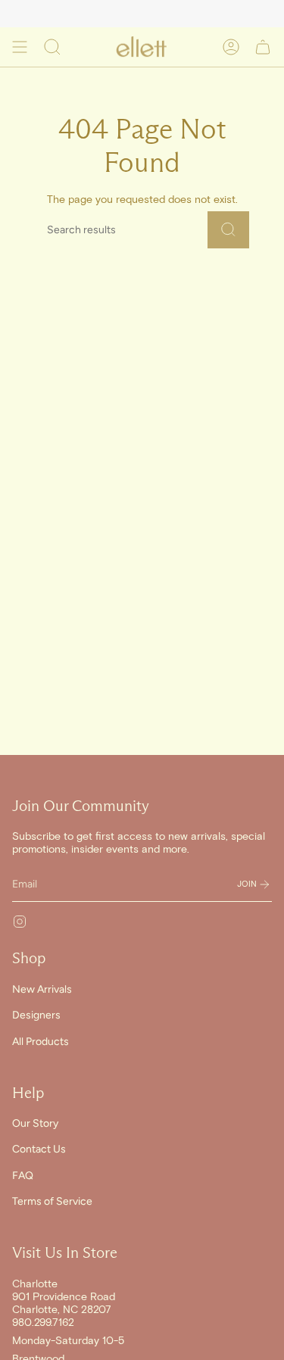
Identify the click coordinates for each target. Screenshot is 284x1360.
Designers (36, 1015)
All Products (40, 1041)
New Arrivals (42, 989)
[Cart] (263, 47)
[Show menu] (20, 47)
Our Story (35, 1123)
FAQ (22, 1175)
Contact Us (39, 1149)
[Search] (228, 229)
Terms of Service (52, 1201)
